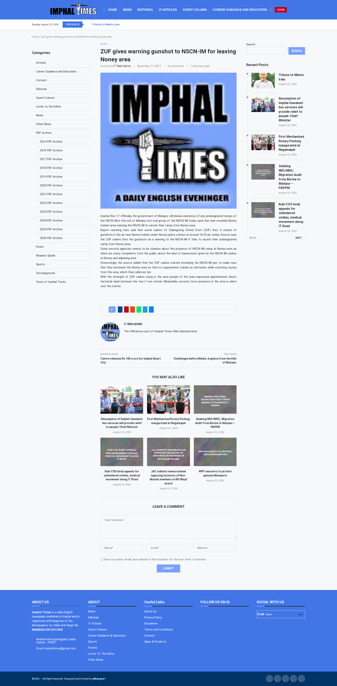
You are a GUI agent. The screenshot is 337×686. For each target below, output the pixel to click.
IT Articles (168, 9)
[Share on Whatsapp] (139, 309)
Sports (40, 264)
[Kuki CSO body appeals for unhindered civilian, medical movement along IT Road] (121, 452)
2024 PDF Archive (51, 220)
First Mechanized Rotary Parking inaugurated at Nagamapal (291, 143)
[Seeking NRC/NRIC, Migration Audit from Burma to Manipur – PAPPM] (215, 399)
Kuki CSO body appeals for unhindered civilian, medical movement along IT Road (122, 475)
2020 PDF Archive (51, 185)
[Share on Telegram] (145, 309)
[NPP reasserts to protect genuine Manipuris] (215, 452)
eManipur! (99, 678)
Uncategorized (45, 273)
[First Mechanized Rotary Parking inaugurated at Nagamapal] (168, 399)
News (127, 9)
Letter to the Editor (48, 106)
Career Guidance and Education (240, 9)
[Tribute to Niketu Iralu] (263, 80)
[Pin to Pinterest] (126, 309)
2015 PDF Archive (51, 141)
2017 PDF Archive (51, 159)
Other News (43, 124)
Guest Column (195, 9)
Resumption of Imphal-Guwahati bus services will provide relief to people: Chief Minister (122, 423)
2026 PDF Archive (51, 238)
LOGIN (281, 9)
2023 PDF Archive (51, 211)
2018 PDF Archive (51, 168)
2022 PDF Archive (51, 203)
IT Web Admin (122, 66)
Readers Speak (45, 255)
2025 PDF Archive (51, 229)
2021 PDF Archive (51, 194)
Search (250, 44)
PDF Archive (43, 133)
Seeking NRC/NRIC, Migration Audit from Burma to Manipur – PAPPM (215, 423)
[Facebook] (295, 24)
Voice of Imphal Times (51, 282)
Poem (40, 247)
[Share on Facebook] (120, 309)
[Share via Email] (151, 309)
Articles (41, 62)
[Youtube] (302, 24)
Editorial (145, 9)
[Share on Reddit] (132, 309)
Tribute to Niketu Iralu (106, 24)
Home (112, 9)
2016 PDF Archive (51, 150)
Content (41, 80)
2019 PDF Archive (51, 176)
